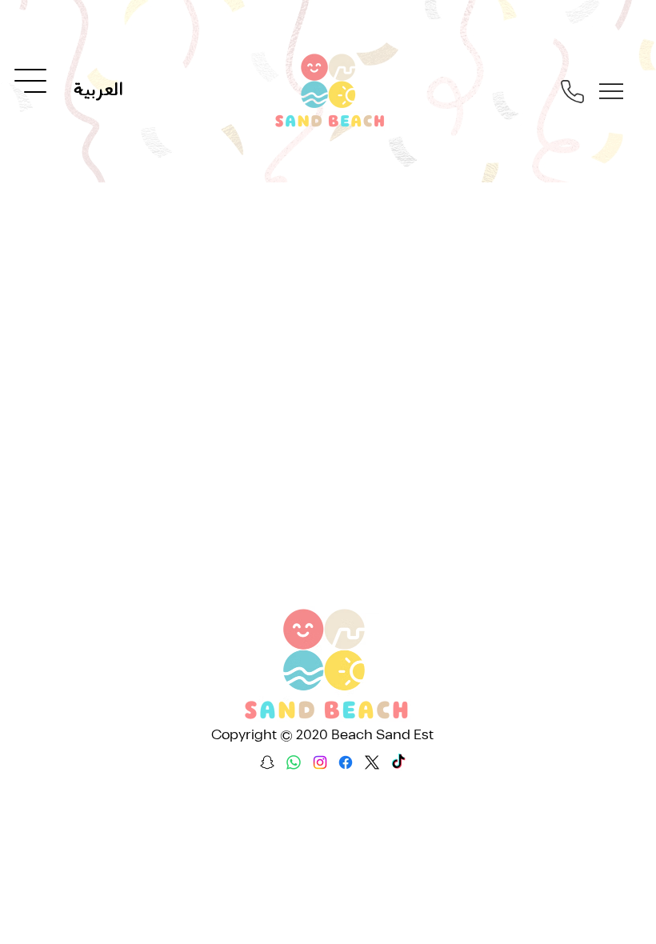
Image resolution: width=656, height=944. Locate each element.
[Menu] (31, 81)
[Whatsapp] (293, 762)
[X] (372, 762)
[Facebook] (345, 762)
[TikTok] (398, 762)
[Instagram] (320, 762)
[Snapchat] (267, 762)
